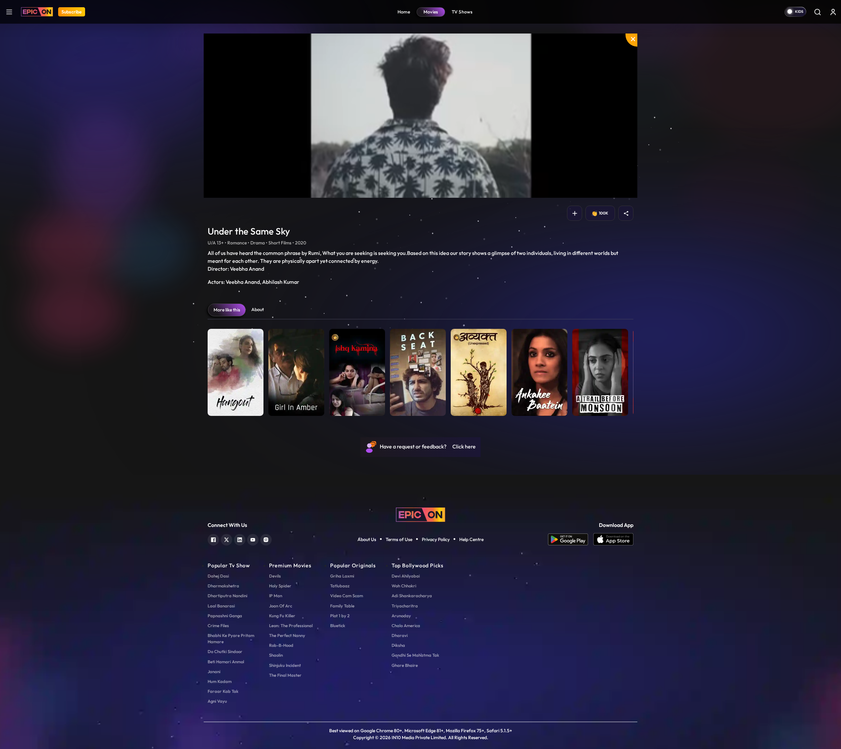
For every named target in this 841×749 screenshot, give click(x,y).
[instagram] (266, 539)
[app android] (570, 539)
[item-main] (235, 370)
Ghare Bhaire (405, 665)
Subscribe (71, 12)
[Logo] (37, 11)
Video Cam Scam (346, 595)
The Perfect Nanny (287, 635)
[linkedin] (239, 539)
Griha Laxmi (342, 576)
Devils (275, 576)
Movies (430, 12)
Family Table (342, 605)
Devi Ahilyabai (406, 576)
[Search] (817, 12)
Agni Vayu (217, 701)
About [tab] (257, 309)
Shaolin (276, 655)
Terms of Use (399, 539)
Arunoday (401, 615)
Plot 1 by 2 (340, 615)
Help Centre (471, 539)
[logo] (420, 514)
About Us (366, 539)
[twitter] (226, 539)
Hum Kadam (220, 681)
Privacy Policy (436, 539)
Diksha (398, 645)
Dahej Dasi (218, 576)
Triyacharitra (405, 605)
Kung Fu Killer (282, 615)
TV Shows (462, 12)
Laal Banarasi (221, 605)
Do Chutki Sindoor (225, 651)
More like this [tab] (227, 310)
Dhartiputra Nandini (227, 595)
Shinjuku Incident (285, 665)
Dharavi (400, 635)
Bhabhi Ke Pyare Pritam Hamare (231, 638)
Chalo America (406, 625)
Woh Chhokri (404, 585)
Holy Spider (280, 585)
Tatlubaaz (340, 585)
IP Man (275, 595)
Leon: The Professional (291, 625)
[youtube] (253, 539)
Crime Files (218, 625)
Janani (214, 671)
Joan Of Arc (280, 605)
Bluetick (337, 625)
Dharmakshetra (223, 585)
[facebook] (213, 539)
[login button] (833, 12)
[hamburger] (9, 12)
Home (404, 12)
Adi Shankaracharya (412, 595)
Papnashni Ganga (225, 615)
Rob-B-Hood (281, 645)
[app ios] (613, 539)
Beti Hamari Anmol (226, 661)
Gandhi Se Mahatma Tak (415, 655)
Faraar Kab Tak (223, 691)
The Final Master (285, 675)
